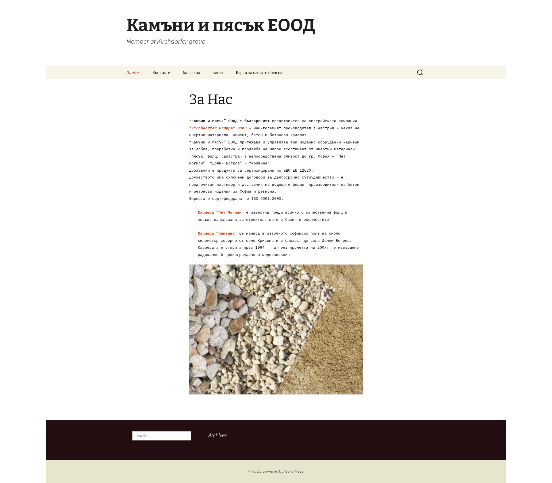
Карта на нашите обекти (259, 72)
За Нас (133, 72)
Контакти (161, 72)
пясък (217, 72)
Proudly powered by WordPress (276, 471)
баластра (191, 72)
